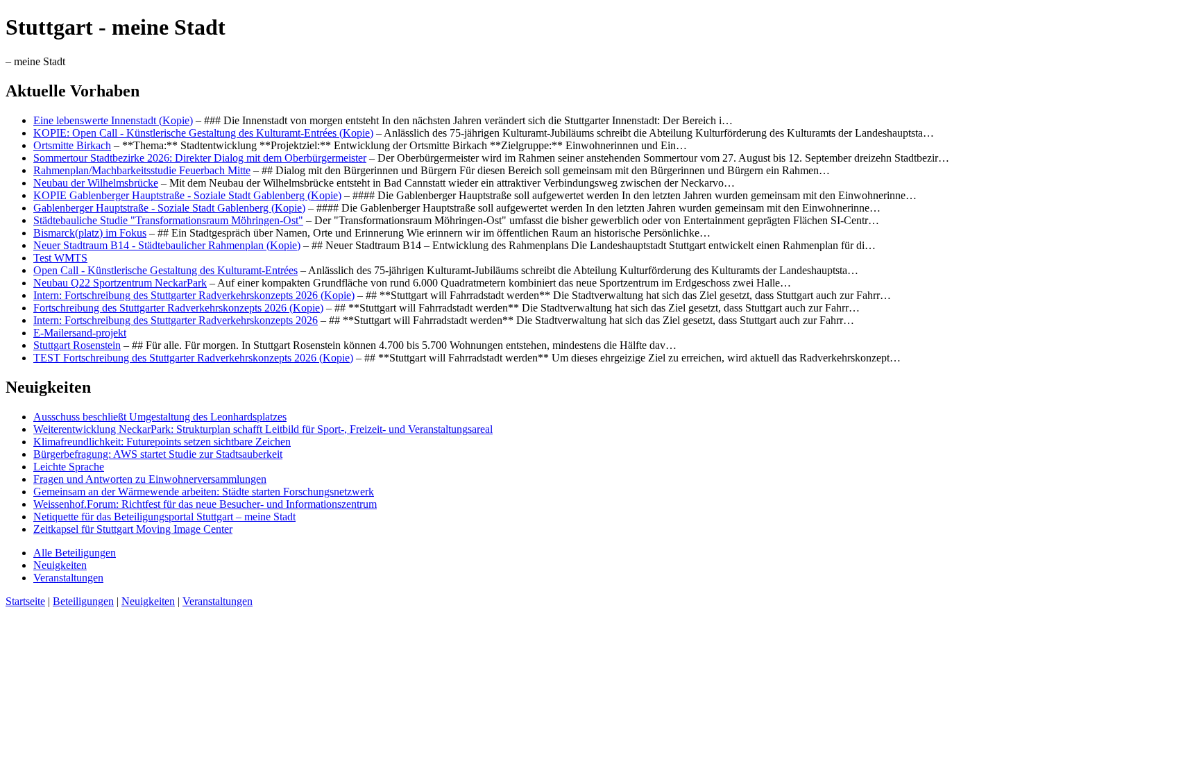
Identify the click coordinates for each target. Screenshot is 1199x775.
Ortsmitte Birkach (72, 145)
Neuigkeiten (60, 565)
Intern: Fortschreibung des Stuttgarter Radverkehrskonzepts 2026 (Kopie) (194, 295)
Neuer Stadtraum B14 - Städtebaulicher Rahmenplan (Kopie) (166, 245)
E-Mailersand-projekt (79, 333)
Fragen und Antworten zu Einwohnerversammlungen (149, 479)
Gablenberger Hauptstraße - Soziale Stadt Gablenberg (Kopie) (169, 208)
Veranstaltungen (68, 578)
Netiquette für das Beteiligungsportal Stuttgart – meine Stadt (164, 516)
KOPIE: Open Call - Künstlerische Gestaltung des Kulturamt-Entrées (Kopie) (203, 133)
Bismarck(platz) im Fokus (89, 233)
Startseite (25, 601)
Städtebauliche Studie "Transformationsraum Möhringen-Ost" (168, 220)
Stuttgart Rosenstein (77, 345)
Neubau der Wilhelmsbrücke (95, 183)
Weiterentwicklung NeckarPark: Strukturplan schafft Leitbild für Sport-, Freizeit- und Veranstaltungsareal (263, 429)
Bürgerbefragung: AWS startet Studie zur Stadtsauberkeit (157, 454)
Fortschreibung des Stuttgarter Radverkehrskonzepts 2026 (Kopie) (178, 308)
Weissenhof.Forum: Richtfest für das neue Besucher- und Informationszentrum (205, 504)
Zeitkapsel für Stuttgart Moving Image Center (132, 529)
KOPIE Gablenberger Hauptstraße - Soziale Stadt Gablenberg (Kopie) (187, 195)
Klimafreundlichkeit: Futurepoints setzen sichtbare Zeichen (162, 442)
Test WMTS (60, 258)
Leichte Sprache (68, 466)
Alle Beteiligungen (74, 553)
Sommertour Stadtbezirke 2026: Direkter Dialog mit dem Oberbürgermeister (199, 158)
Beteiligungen (83, 601)
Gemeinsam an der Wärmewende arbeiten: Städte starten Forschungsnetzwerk (203, 491)
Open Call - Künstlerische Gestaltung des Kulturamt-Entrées (165, 270)
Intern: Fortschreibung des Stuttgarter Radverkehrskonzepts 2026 (175, 320)
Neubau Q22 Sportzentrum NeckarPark (120, 283)
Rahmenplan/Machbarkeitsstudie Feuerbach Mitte (141, 170)
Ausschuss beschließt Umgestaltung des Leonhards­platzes (160, 417)
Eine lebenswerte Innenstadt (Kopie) (113, 120)
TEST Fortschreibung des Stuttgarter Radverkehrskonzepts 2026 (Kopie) (193, 358)
